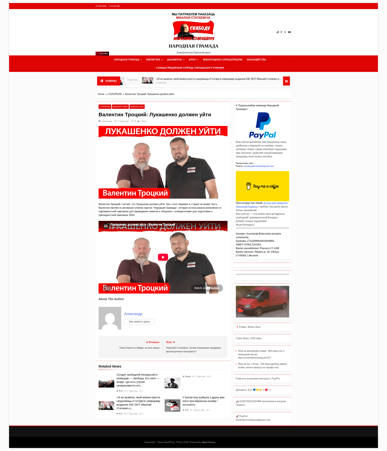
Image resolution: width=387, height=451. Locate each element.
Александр (107, 121)
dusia (187, 376)
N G (121, 391)
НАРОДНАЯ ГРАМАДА (193, 45)
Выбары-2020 (137, 107)
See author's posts (139, 321)
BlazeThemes (208, 442)
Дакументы (174, 59)
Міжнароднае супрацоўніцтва (222, 59)
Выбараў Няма (120, 107)
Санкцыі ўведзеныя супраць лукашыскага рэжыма (190, 67)
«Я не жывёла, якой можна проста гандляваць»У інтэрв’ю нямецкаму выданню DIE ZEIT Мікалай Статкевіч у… (191, 79)
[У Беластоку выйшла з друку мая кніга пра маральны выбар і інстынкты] (264, 81)
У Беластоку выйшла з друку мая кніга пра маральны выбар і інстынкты (203, 401)
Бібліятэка (153, 59)
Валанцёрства (256, 59)
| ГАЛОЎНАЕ (105, 107)
